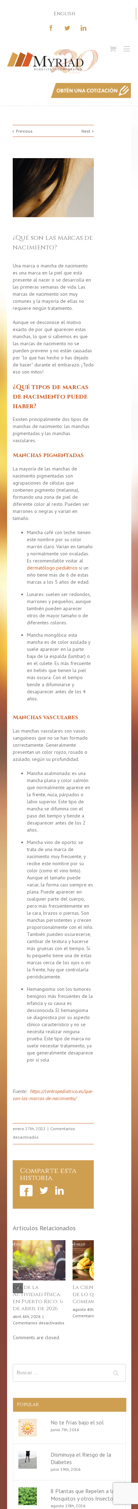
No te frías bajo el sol (77, 1423)
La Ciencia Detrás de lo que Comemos (80, 1294)
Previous (24, 131)
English (64, 13)
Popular (28, 1405)
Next (85, 131)
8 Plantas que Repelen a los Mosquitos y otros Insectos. (84, 1495)
